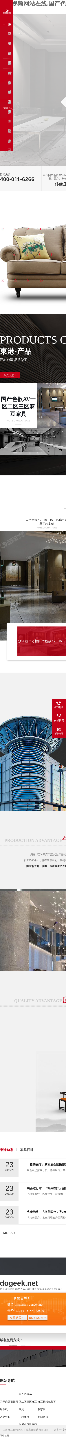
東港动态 (6, 1150)
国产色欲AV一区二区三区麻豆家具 (10, 35)
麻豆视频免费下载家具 (9, 45)
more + (9, 1233)
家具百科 (26, 1150)
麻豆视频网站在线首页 (9, 26)
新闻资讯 (9, 75)
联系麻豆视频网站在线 (9, 94)
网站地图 (4, 1435)
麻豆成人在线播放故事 (9, 85)
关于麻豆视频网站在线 (9, 1405)
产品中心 (9, 55)
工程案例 (9, 65)
